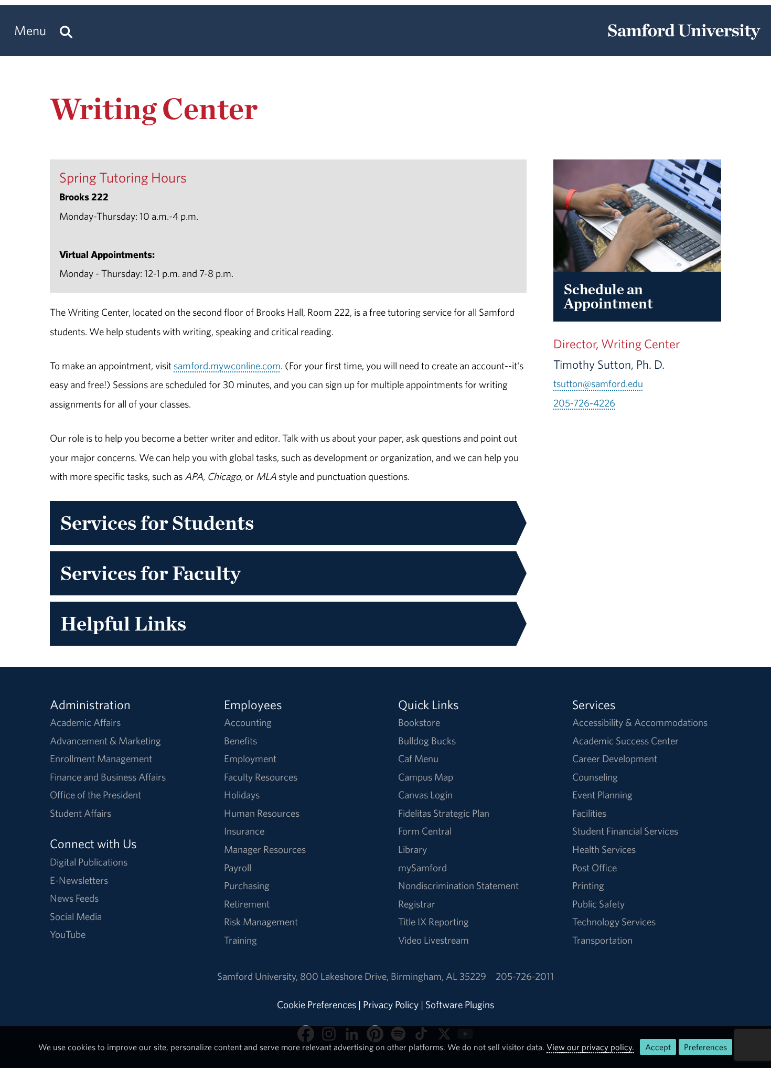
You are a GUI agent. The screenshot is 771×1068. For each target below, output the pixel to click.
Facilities (589, 813)
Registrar (416, 904)
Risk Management (261, 921)
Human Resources (261, 813)
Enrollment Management (101, 758)
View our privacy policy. (590, 1047)
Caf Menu (418, 758)
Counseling (595, 777)
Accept (658, 1047)
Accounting (248, 722)
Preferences (705, 1047)
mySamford (422, 867)
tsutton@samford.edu (598, 383)
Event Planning (602, 794)
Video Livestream (433, 940)
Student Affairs (80, 813)
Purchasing (247, 885)
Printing (588, 885)
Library (412, 849)
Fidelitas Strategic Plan (443, 813)
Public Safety (598, 904)
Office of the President (95, 794)
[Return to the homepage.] (684, 40)
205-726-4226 (584, 403)
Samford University (258, 976)
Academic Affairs (85, 722)
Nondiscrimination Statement (458, 885)
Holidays (242, 794)
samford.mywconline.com (227, 365)
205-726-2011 (525, 976)
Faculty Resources (260, 777)
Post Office (594, 867)
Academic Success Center (625, 740)
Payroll (237, 867)
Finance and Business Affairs (108, 777)
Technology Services (614, 921)
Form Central (425, 831)
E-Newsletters (79, 880)
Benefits (240, 740)
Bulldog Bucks (427, 740)
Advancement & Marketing (105, 740)
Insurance (244, 831)
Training (240, 940)
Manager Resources (265, 849)
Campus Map (425, 777)
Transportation (602, 940)
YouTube (67, 934)
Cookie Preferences (316, 1004)
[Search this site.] (66, 30)
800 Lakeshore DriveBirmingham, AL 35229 (393, 976)
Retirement (247, 904)
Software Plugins (459, 1004)
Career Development (614, 758)
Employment (250, 758)
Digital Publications (88, 862)
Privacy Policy (391, 1004)
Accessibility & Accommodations (640, 722)
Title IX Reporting (433, 921)
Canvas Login (425, 794)
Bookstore (419, 722)
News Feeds (74, 898)
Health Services (604, 849)
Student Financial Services (625, 831)
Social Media (76, 916)
